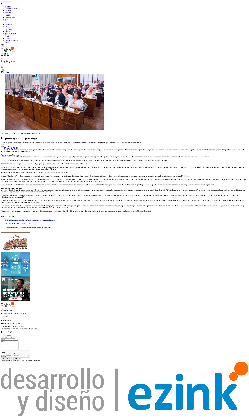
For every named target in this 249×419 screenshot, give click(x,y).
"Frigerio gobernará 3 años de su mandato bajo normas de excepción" (28, 227)
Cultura (7, 37)
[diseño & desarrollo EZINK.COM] (124, 415)
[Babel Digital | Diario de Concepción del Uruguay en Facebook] (5, 55)
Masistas (7, 16)
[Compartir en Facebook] (2, 148)
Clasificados (8, 24)
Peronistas (8, 10)
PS (5, 23)
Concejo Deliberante (11, 9)
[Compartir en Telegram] (11, 148)
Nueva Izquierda (10, 17)
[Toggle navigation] (2, 45)
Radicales (8, 12)
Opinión (7, 31)
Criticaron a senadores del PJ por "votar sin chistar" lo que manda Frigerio (30, 220)
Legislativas (8, 30)
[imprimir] (17, 148)
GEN (6, 19)
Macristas (8, 14)
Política (7, 26)
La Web (7, 38)
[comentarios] (14, 148)
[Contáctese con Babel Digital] (8, 55)
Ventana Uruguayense (11, 40)
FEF (6, 21)
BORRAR (17, 359)
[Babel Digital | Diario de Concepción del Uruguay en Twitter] (2, 55)
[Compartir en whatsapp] (8, 148)
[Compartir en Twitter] (5, 148)
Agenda (7, 42)
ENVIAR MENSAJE (7, 359)
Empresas (8, 35)
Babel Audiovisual (10, 33)
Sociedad (7, 28)
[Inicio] (8, 52)
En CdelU (8, 7)
